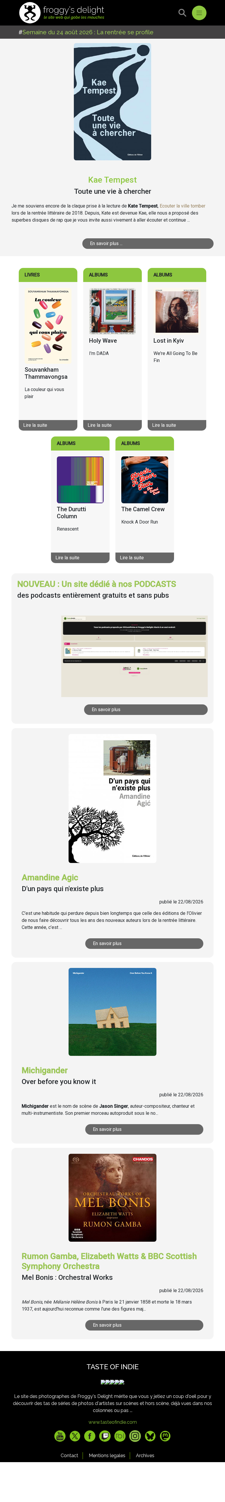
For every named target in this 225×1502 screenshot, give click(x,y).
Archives (145, 1455)
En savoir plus (106, 709)
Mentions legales (107, 1455)
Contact (69, 1455)
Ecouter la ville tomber (182, 206)
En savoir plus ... (106, 243)
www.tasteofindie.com (112, 1422)
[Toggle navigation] (199, 13)
